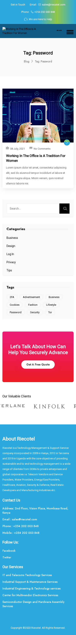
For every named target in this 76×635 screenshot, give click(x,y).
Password (15, 312)
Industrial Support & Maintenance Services (30, 582)
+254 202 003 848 (44, 11)
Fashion (32, 304)
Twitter (6, 557)
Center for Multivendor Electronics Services (30, 595)
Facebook (8, 551)
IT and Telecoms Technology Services (27, 575)
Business (12, 237)
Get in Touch (18, 4)
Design (10, 246)
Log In (10, 254)
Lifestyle (51, 304)
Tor (50, 312)
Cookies (14, 304)
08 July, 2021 (17, 148)
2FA (12, 297)
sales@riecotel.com (53, 4)
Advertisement (31, 297)
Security (35, 312)
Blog (26, 61)
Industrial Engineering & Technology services (31, 588)
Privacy (11, 262)
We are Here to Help (40, 19)
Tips (9, 270)
